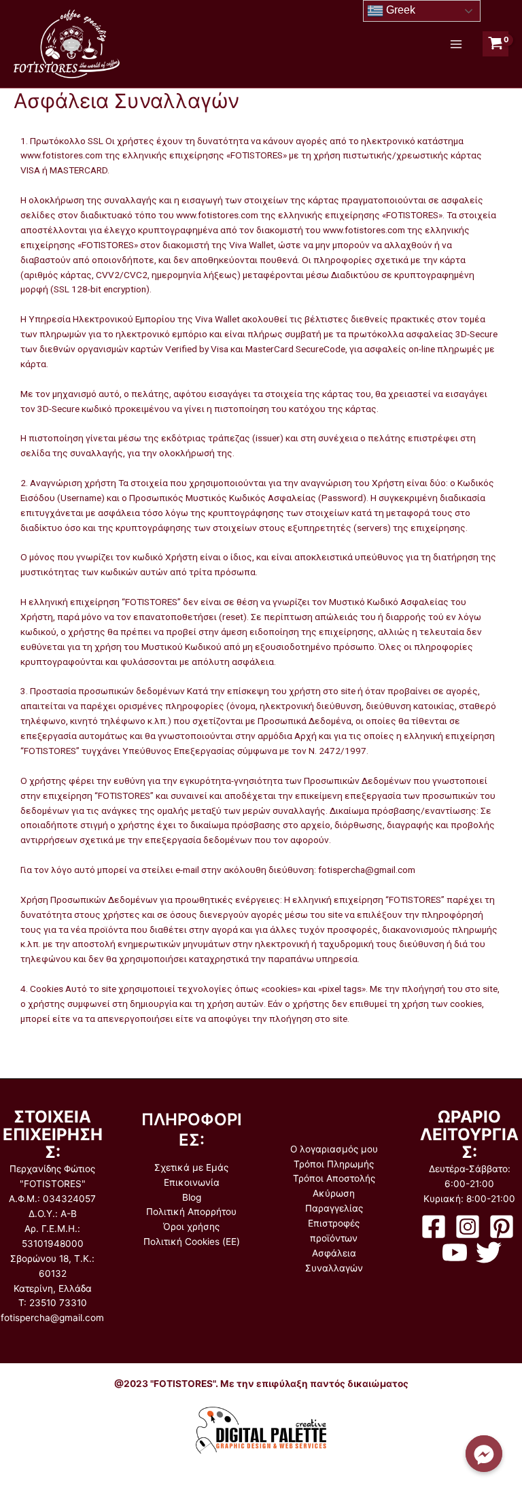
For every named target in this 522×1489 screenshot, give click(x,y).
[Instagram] (468, 1226)
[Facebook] (434, 1226)
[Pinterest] (502, 1226)
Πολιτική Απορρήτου (191, 1211)
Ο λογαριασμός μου (334, 1149)
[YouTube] (455, 1252)
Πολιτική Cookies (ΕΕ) (191, 1241)
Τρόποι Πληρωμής (334, 1164)
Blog (191, 1197)
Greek (399, 10)
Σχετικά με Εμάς (191, 1167)
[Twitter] (489, 1252)
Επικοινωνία (192, 1182)
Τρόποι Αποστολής (334, 1178)
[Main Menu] (455, 44)
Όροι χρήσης (191, 1226)
